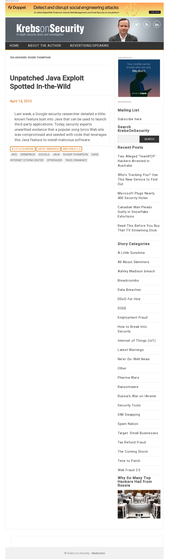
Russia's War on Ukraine (137, 396)
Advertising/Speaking (89, 45)
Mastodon (98, 553)
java (56, 154)
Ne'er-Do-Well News (134, 359)
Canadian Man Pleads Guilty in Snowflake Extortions (135, 211)
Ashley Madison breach (136, 271)
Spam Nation (128, 424)
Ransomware (128, 387)
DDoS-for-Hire (129, 299)
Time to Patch (129, 461)
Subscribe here (130, 119)
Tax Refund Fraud (132, 442)
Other (122, 368)
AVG (14, 154)
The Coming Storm (133, 452)
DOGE (122, 308)
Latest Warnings (48, 149)
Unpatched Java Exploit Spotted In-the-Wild (47, 82)
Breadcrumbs (128, 280)
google (44, 154)
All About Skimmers (133, 262)
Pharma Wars (128, 378)
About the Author (44, 45)
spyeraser (54, 160)
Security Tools (129, 405)
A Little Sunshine (23, 149)
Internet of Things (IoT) (137, 341)
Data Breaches (129, 290)
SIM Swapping (129, 415)
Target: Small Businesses (138, 433)
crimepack (27, 154)
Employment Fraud (133, 317)
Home (14, 45)
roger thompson (75, 154)
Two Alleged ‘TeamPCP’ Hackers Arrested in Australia (137, 161)
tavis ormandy (76, 160)
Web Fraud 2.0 (71, 149)
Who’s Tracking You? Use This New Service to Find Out (138, 179)
